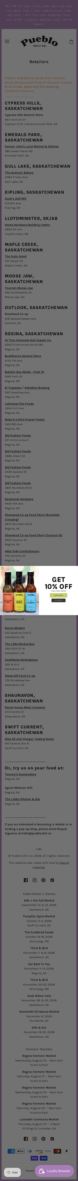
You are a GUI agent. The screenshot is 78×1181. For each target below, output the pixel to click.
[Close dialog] (2, 568)
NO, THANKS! (58, 600)
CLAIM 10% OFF (58, 595)
